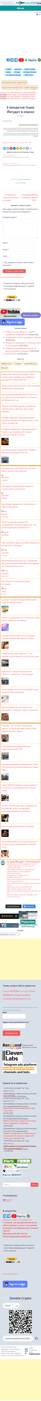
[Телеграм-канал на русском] (16, 61)
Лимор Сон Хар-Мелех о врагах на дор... (18, 98)
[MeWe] (14, 148)
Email (6, 249)
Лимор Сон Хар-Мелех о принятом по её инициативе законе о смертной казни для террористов (19, 1131)
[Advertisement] (20, 36)
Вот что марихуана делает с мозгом (17, 826)
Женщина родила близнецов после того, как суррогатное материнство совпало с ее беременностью (19, 397)
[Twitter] (7, 148)
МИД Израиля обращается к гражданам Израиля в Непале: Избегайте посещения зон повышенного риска (19, 563)
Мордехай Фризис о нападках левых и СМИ (29, 198)
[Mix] (17, 148)
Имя (5, 243)
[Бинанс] (9, 918)
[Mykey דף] (39, 61)
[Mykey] (28, 1217)
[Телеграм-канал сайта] (12, 61)
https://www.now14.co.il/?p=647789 (17, 142)
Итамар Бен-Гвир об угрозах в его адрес (11, 198)
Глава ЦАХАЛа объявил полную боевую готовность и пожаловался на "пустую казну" (19, 788)
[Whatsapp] (20, 148)
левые (8, 72)
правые (17, 72)
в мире (8, 69)
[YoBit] (9, 927)
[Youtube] (21, 61)
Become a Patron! (10, 1274)
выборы (18, 69)
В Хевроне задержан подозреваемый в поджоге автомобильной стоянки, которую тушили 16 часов (19, 432)
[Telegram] (27, 148)
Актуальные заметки (14, 82)
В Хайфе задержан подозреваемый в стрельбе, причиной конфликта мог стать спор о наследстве (20, 420)
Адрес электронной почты (16, 1022)
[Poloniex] (28, 927)
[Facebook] (4, 148)
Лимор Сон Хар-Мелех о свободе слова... (18, 96)
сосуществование (13, 75)
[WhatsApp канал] (26, 61)
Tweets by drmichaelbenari (11, 277)
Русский (8, 1200)
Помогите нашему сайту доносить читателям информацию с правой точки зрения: (18, 286)
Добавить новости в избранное (17, 1220)
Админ (21, 116)
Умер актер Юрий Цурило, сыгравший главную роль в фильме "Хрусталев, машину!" (18, 409)
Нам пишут (30, 87)
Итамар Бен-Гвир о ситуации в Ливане (23, 337)
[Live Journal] (30, 148)
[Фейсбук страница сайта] (8, 61)
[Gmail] (24, 148)
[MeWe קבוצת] (32, 61)
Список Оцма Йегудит (9, 155)
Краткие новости (12, 87)
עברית (7, 1201)
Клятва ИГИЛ (11, 354)
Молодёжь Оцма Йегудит (10, 163)
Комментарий (10, 217)
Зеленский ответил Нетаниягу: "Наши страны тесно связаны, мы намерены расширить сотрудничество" (18, 377)
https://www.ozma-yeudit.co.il (17, 1236)
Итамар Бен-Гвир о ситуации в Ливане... (18, 94)
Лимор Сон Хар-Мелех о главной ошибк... (18, 92)
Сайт (5, 256)
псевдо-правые (30, 72)
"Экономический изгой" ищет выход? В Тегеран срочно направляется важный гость (19, 844)
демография (30, 69)
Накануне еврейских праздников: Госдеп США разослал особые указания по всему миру (19, 767)
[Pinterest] (11, 148)
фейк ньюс (28, 75)
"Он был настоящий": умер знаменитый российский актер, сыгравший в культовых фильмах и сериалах (19, 808)
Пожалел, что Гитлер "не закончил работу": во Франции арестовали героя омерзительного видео (19, 728)
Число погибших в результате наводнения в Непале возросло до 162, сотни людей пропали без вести (19, 525)
